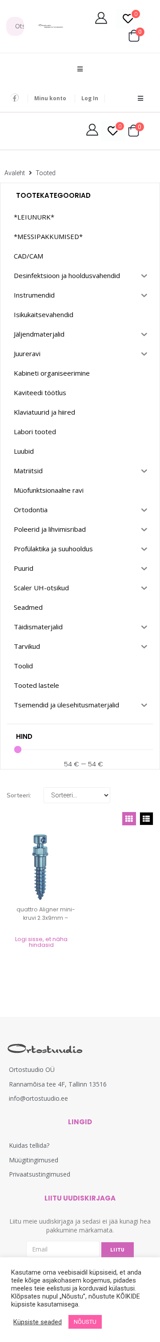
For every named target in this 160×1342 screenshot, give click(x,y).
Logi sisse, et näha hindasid (41, 942)
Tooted (46, 173)
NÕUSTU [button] (85, 1321)
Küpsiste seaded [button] (37, 1322)
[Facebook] (15, 98)
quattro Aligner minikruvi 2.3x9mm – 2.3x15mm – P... (45, 918)
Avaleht (14, 173)
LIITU (117, 1250)
